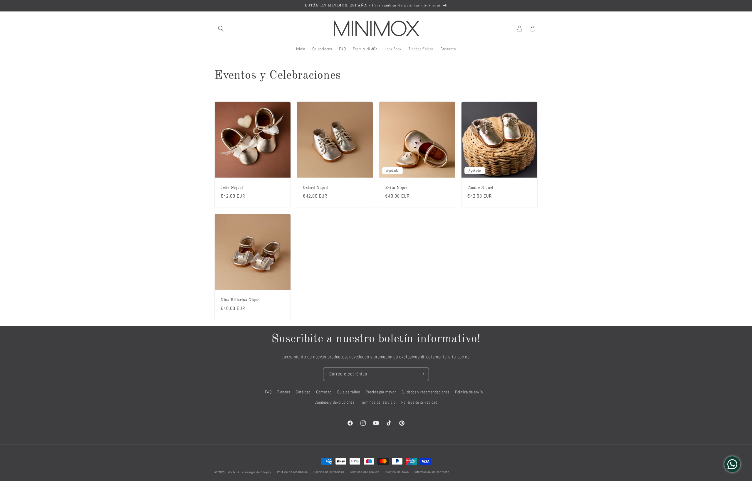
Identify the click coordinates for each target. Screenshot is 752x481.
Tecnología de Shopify (255, 472)
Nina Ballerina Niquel (241, 300)
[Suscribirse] (422, 374)
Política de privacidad (419, 402)
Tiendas (283, 392)
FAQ (268, 392)
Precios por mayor (381, 392)
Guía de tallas (348, 392)
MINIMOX (233, 472)
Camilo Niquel (480, 188)
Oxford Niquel (316, 188)
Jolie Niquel (232, 188)
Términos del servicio (378, 402)
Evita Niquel (397, 188)
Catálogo (303, 392)
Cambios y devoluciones (334, 402)
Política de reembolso (292, 472)
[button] (220, 28)
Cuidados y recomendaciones (425, 392)
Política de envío (469, 392)
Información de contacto (431, 472)
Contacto (323, 392)
